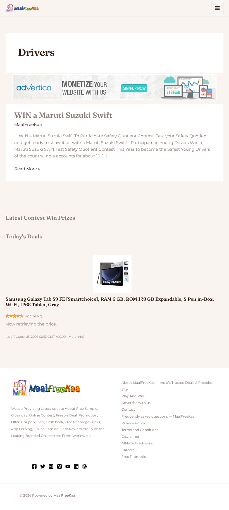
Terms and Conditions (139, 430)
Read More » (27, 168)
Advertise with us (136, 403)
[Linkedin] (76, 466)
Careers (127, 450)
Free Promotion (135, 457)
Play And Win (132, 396)
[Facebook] (34, 466)
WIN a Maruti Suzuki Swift (63, 115)
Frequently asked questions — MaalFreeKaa (158, 416)
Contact (128, 409)
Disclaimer (130, 437)
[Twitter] (42, 466)
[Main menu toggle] (217, 8)
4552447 (33, 316)
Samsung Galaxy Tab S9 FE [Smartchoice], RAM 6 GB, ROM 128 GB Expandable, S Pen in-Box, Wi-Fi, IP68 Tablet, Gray (110, 301)
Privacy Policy (133, 423)
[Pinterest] (59, 466)
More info (75, 337)
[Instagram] (51, 466)
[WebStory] (84, 466)
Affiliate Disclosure (136, 443)
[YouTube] (67, 466)
